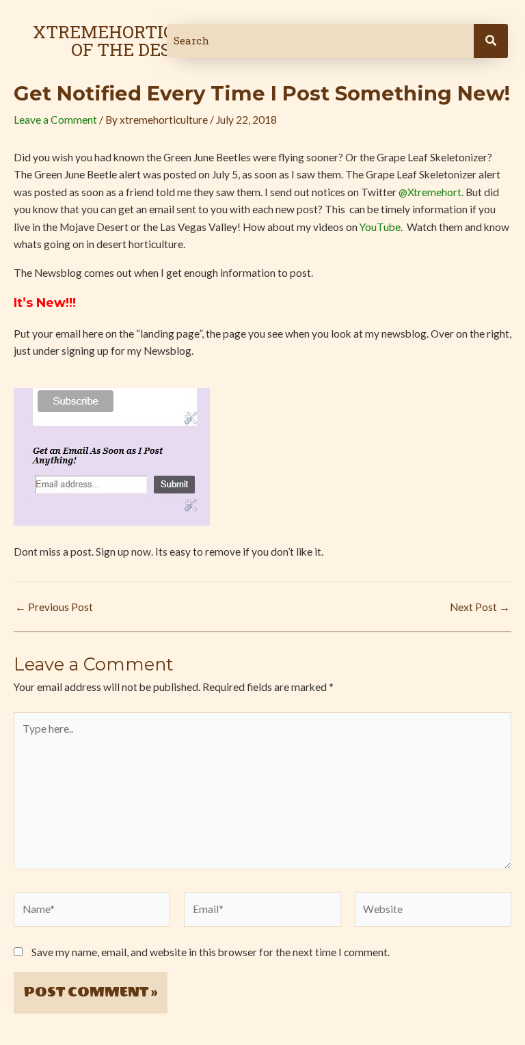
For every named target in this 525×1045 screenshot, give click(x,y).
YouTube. (382, 227)
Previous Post (54, 607)
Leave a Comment (55, 119)
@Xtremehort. (431, 192)
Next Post (480, 607)
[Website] (433, 911)
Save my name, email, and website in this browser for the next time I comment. (210, 952)
